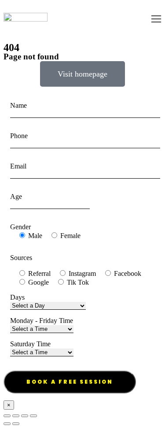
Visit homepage (82, 74)
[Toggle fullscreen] (24, 415)
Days (17, 297)
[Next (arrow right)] (15, 423)
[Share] (15, 415)
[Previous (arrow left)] (7, 423)
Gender (20, 227)
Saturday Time (30, 344)
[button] (156, 19)
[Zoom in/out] (33, 415)
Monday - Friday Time (41, 320)
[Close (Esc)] (7, 415)
